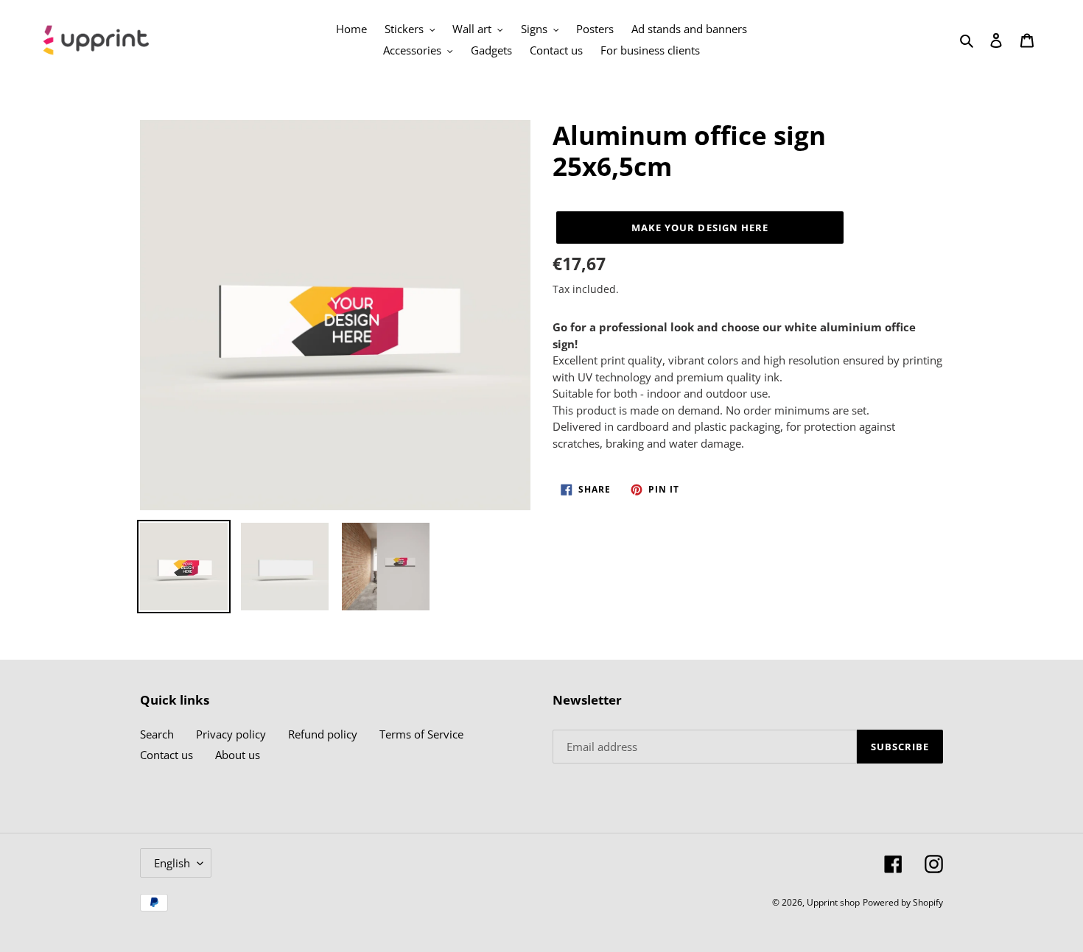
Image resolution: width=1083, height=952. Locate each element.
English (172, 863)
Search (157, 734)
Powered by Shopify (903, 902)
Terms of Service (421, 734)
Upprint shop (833, 902)
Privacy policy (231, 734)
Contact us (166, 754)
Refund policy (322, 734)
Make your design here (699, 227)
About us (237, 754)
